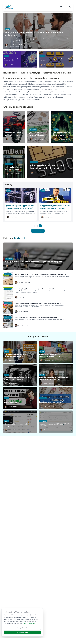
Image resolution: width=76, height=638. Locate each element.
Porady (7, 29)
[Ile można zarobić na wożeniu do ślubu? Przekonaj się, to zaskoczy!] (20, 375)
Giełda (6, 421)
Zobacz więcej (38, 231)
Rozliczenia (33, 129)
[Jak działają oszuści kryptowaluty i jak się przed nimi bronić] (62, 127)
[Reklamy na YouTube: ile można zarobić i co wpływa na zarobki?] (20, 398)
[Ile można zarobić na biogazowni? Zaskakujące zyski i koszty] (20, 352)
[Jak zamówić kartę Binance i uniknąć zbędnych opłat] (20, 422)
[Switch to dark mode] (69, 7)
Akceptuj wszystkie (22, 632)
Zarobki (7, 351)
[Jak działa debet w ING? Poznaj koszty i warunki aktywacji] (50, 162)
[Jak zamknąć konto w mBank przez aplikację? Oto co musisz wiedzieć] (14, 162)
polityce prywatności (29, 623)
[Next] (40, 225)
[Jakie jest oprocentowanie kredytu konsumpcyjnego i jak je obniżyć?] (56, 398)
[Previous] (36, 225)
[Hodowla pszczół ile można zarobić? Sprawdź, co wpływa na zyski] (56, 352)
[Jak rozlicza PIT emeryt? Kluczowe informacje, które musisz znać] (38, 127)
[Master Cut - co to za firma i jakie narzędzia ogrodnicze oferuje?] (14, 127)
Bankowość (9, 164)
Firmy (7, 129)
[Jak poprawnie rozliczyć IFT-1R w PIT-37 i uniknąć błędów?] (56, 422)
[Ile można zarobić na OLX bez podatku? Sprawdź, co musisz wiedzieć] (56, 375)
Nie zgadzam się (22, 628)
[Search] (66, 7)
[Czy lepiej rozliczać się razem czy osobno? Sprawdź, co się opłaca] (38, 256)
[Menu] (61, 7)
